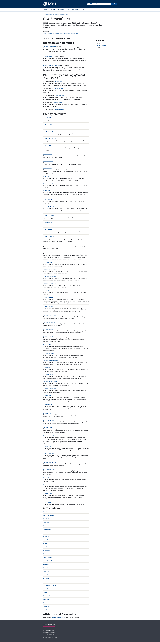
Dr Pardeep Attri (47, 124)
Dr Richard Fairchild (48, 252)
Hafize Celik (46, 522)
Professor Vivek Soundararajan (51, 65)
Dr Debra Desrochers (48, 206)
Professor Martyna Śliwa (49, 462)
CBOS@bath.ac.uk (101, 45)
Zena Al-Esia (46, 512)
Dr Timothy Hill (47, 290)
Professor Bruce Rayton (49, 427)
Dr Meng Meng (47, 367)
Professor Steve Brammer (50, 138)
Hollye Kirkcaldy (47, 557)
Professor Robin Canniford (50, 184)
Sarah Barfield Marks (48, 515)
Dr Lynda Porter (47, 413)
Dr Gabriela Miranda (48, 374)
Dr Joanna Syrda (47, 493)
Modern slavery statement (49, 632)
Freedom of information (48, 630)
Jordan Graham (47, 540)
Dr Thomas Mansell (48, 353)
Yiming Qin (46, 571)
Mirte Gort (46, 536)
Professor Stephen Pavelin (50, 381)
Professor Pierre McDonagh (50, 360)
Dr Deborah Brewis (48, 161)
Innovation (61, 9)
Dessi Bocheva (47, 519)
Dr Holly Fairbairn (48, 245)
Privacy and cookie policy (49, 634)
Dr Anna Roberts (59, 95)
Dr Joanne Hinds (58, 88)
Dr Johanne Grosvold (48, 56)
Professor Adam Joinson (49, 315)
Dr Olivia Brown (47, 168)
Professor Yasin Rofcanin (49, 436)
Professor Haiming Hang (49, 283)
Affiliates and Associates (58, 617)
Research (52, 9)
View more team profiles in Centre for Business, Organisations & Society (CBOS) (60, 33)
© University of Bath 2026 (49, 624)
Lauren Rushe (46, 575)
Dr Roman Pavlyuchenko (49, 388)
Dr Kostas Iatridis (48, 306)
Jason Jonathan (47, 547)
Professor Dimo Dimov (49, 215)
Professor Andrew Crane (49, 46)
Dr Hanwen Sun (47, 485)
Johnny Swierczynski (48, 589)
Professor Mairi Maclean (49, 345)
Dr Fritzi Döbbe (59, 81)
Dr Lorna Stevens (47, 478)
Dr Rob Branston (47, 154)
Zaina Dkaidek (47, 529)
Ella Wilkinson (46, 606)
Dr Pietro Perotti (47, 404)
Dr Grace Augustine (48, 131)
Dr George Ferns (47, 262)
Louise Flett (46, 533)
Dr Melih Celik (47, 191)
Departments (75, 9)
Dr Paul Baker (58, 102)
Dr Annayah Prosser (48, 420)
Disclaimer (45, 628)
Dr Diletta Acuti (47, 117)
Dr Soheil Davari (47, 222)
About (83, 9)
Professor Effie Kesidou (49, 322)
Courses (45, 9)
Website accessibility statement (50, 637)
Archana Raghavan (59, 109)
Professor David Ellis (48, 236)
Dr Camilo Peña (47, 395)
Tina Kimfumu (47, 554)
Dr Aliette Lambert (48, 329)
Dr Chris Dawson (47, 199)
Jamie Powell (46, 564)
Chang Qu (45, 568)
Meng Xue (45, 610)
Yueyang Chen (46, 526)
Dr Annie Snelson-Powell (49, 469)
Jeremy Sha (46, 578)
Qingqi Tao (46, 592)
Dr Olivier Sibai (47, 446)
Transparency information (49, 635)
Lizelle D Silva (46, 582)
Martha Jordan (47, 550)
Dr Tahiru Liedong (48, 336)
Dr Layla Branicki (47, 145)
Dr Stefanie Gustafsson (49, 276)
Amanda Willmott (48, 603)
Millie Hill (45, 543)
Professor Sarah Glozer (49, 269)
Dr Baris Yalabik (47, 502)
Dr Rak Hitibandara (48, 297)
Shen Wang (46, 599)
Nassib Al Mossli (47, 561)
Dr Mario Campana (48, 177)
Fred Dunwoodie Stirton (49, 585)
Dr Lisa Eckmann (47, 229)
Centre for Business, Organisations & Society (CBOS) (57, 14)
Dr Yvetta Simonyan (48, 453)
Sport (67, 9)
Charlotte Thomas (48, 596)
